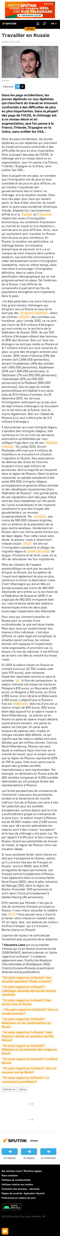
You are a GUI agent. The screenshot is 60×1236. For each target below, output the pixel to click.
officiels (24, 317)
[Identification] (37, 23)
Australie (45, 214)
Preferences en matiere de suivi (19, 1197)
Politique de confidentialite (16, 1179)
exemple (40, 516)
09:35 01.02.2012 (11, 41)
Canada (27, 214)
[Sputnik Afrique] (10, 24)
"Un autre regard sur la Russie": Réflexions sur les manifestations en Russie (27, 1023)
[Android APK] (11, 1207)
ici (17, 680)
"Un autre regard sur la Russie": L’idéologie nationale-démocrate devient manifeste (29, 990)
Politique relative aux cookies (17, 1184)
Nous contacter (10, 1175)
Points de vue (9, 1089)
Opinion (22, 1089)
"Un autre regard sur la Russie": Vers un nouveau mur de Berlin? (29, 1070)
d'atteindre (20, 704)
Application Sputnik (34, 1193)
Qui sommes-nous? (12, 1170)
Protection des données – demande (21, 1188)
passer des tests (38, 551)
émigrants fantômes (34, 313)
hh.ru (11, 914)
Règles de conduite (12, 1193)
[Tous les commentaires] (5, 1231)
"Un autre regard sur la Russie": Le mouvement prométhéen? (26, 1079)
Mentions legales (33, 1170)
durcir (28, 543)
